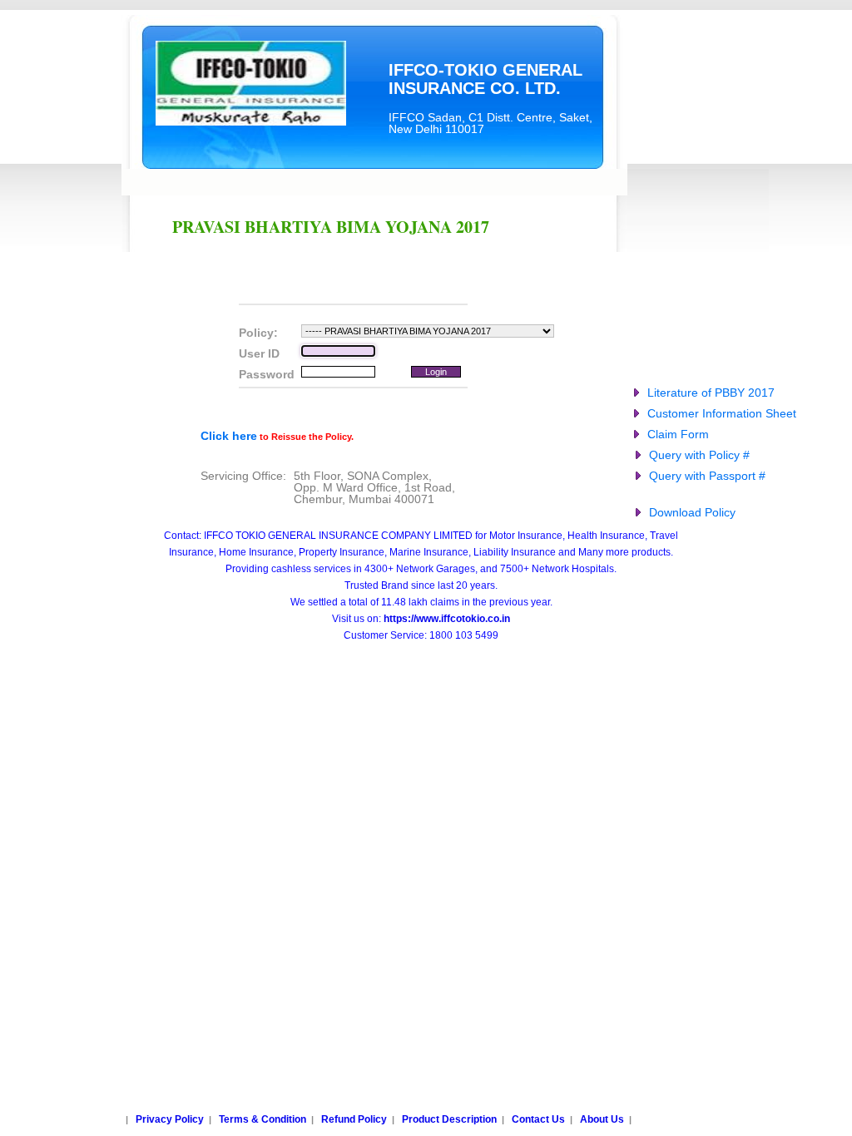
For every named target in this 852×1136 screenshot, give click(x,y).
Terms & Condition (262, 1119)
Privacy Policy (170, 1119)
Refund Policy (354, 1119)
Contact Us (538, 1119)
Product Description (449, 1119)
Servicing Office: (243, 475)
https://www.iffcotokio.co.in (447, 619)
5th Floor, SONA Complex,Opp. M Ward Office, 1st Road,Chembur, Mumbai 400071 (374, 487)
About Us (602, 1119)
